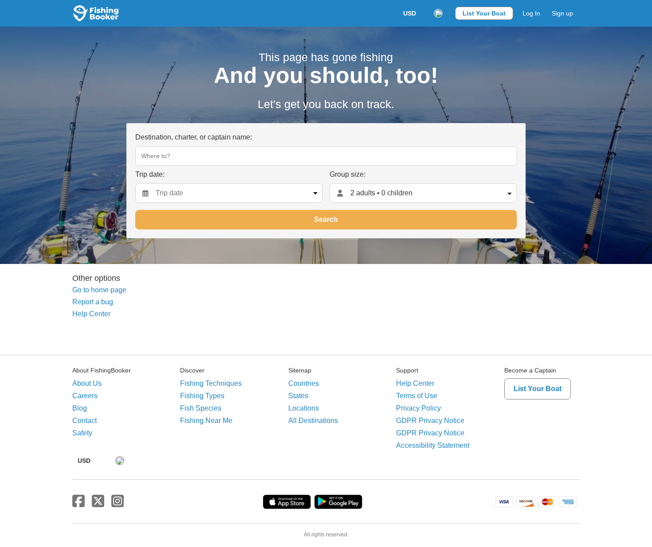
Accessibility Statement (432, 445)
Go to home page (99, 290)
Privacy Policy (418, 408)
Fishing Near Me (206, 420)
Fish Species (200, 408)
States (298, 396)
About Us (87, 383)
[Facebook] (78, 501)
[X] (98, 501)
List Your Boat (484, 13)
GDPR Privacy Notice (430, 420)
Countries (303, 383)
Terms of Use (416, 396)
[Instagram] (117, 501)
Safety (82, 433)
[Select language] (438, 13)
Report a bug (92, 302)
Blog (79, 408)
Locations (303, 408)
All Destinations (313, 420)
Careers (85, 396)
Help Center (91, 314)
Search (326, 219)
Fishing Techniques (211, 383)
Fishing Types (202, 396)
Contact (84, 420)
